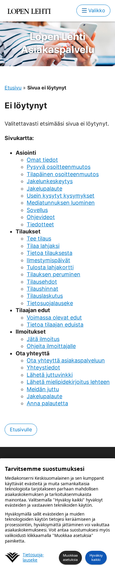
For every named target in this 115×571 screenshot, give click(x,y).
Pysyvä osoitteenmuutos (58, 167)
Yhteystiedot (43, 367)
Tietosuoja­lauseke (33, 557)
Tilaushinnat (42, 289)
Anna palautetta (47, 403)
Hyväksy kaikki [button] (96, 557)
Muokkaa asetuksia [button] (70, 557)
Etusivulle (21, 429)
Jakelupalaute (44, 188)
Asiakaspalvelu (57, 43)
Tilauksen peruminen (53, 274)
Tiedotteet (40, 224)
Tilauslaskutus (45, 296)
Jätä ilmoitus (43, 339)
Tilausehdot (42, 281)
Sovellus (37, 210)
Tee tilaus (39, 238)
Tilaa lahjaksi (43, 246)
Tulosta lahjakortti (50, 267)
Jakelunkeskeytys (50, 181)
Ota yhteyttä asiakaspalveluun (66, 360)
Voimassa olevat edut (54, 317)
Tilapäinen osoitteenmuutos (63, 174)
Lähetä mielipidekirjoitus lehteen (68, 382)
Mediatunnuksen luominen (61, 202)
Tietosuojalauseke (50, 303)
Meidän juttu (43, 389)
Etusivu (13, 88)
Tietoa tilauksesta (49, 253)
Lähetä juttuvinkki (50, 375)
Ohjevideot (41, 217)
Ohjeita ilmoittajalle (51, 346)
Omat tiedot (42, 160)
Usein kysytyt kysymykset (60, 195)
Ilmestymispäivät (48, 260)
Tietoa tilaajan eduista (55, 324)
